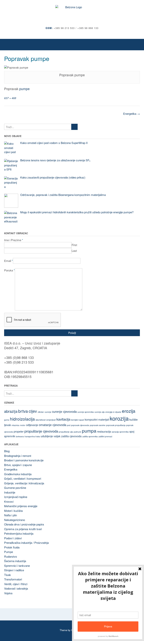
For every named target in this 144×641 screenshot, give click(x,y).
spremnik (9, 436)
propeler (19, 431)
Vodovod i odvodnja (16, 588)
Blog (7, 451)
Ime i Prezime (13, 240)
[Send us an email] (72, 33)
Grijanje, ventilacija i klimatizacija (24, 483)
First (74, 245)
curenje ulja (99, 412)
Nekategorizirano (14, 520)
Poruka (9, 270)
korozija (119, 418)
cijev (33, 411)
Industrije (9, 492)
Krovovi (9, 501)
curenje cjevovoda (64, 411)
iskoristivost (41, 419)
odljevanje (32, 425)
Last (74, 251)
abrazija (10, 411)
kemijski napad (77, 419)
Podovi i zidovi (13, 538)
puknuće (77, 431)
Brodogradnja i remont (17, 456)
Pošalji (72, 333)
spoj (131, 431)
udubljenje (47, 436)
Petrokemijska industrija (18, 533)
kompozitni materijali (97, 419)
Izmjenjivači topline (15, 497)
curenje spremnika (85, 412)
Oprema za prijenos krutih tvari (23, 529)
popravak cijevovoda (80, 425)
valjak (57, 436)
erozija (128, 411)
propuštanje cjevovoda (41, 431)
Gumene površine (15, 488)
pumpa (89, 430)
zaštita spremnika (90, 436)
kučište (133, 419)
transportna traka (32, 436)
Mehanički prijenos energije (20, 506)
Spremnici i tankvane (17, 566)
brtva (23, 411)
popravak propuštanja (115, 425)
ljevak (7, 425)
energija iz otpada (113, 412)
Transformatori (13, 579)
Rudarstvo (10, 556)
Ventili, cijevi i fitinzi (15, 584)
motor (22, 425)
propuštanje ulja (66, 431)
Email (8, 261)
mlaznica (15, 425)
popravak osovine (97, 425)
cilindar (41, 412)
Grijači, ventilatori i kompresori (22, 478)
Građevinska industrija (18, 474)
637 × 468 (10, 98)
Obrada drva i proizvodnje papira (24, 524)
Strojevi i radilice (14, 570)
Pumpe (8, 552)
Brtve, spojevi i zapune (18, 465)
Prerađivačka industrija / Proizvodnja (26, 543)
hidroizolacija (22, 419)
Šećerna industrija (15, 561)
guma (6, 419)
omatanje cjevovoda (52, 424)
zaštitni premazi (105, 436)
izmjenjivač (51, 419)
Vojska (8, 593)
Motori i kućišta (13, 511)
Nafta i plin (10, 515)
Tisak (7, 575)
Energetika (131, 114)
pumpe (24, 88)
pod (68, 425)
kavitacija (63, 419)
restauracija (104, 431)
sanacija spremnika (120, 431)
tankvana (20, 436)
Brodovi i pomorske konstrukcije (24, 460)
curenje (48, 412)
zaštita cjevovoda (71, 436)
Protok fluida (12, 547)
